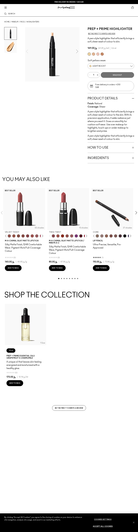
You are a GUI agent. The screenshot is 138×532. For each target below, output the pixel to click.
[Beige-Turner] (111, 236)
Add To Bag (13, 268)
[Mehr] (37, 236)
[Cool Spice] (106, 236)
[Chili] (62, 236)
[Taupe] (14, 236)
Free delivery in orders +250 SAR (69, 2)
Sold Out (117, 75)
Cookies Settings (102, 519)
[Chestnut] (115, 236)
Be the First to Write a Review (69, 408)
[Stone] (102, 236)
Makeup (15, 22)
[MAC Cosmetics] (66, 7)
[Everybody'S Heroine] (76, 236)
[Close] (134, 522)
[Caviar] (125, 236)
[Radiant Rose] (97, 54)
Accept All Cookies (103, 526)
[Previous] (6, 236)
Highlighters (33, 22)
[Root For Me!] (120, 236)
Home (7, 22)
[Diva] (81, 236)
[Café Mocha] (58, 236)
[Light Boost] (89, 54)
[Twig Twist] (27, 236)
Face (22, 22)
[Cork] (97, 236)
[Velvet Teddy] (9, 236)
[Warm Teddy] (18, 236)
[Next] (42, 236)
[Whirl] (23, 236)
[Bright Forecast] (93, 54)
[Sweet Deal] (32, 236)
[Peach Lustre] (102, 54)
